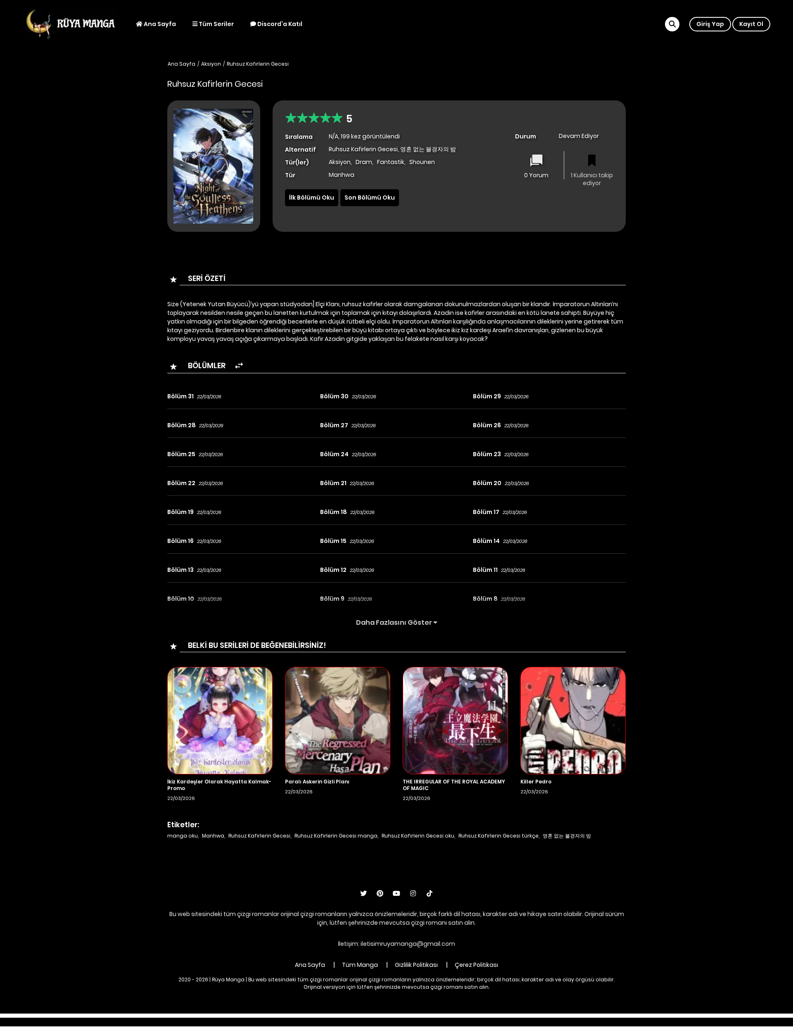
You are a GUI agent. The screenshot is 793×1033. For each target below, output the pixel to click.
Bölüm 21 (333, 483)
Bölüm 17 (486, 512)
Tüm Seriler (215, 24)
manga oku (182, 835)
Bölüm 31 (180, 396)
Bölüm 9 (332, 599)
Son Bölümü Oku (369, 197)
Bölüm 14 (486, 541)
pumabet (442, 1022)
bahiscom (525, 1022)
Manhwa (213, 835)
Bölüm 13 (180, 570)
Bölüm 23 (487, 454)
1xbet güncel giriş (277, 1022)
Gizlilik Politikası (416, 965)
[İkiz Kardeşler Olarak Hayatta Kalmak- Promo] (220, 720)
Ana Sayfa (159, 24)
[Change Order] (239, 366)
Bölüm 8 (485, 599)
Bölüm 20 (487, 483)
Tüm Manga (360, 965)
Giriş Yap (710, 24)
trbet (469, 1022)
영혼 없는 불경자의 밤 (567, 835)
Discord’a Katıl (279, 24)
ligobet (318, 1022)
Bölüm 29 (487, 396)
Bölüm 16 (180, 541)
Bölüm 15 (333, 541)
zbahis (382, 1022)
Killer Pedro (535, 781)
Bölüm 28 (181, 425)
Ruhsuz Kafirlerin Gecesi (258, 63)
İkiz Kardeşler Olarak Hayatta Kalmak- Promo (219, 785)
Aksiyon (211, 63)
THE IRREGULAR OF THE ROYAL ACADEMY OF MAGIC (454, 785)
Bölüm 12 (333, 570)
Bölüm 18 (333, 512)
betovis (493, 1022)
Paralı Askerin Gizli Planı (317, 781)
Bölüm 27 (334, 425)
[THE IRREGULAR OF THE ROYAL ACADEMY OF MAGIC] (455, 720)
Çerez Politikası (476, 965)
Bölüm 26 (487, 425)
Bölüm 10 (180, 599)
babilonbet (350, 1022)
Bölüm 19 (180, 512)
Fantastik (390, 162)
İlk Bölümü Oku (311, 197)
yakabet (410, 1022)
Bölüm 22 (181, 483)
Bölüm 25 (181, 454)
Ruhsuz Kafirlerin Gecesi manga (336, 835)
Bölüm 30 (334, 396)
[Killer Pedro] (573, 720)
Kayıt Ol (751, 24)
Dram (364, 162)
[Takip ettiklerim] (592, 161)
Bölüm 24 (334, 454)
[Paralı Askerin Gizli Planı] (337, 720)
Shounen (422, 162)
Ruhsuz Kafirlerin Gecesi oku (418, 835)
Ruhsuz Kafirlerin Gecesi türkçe (498, 835)
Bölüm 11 (485, 570)
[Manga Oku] (70, 23)
